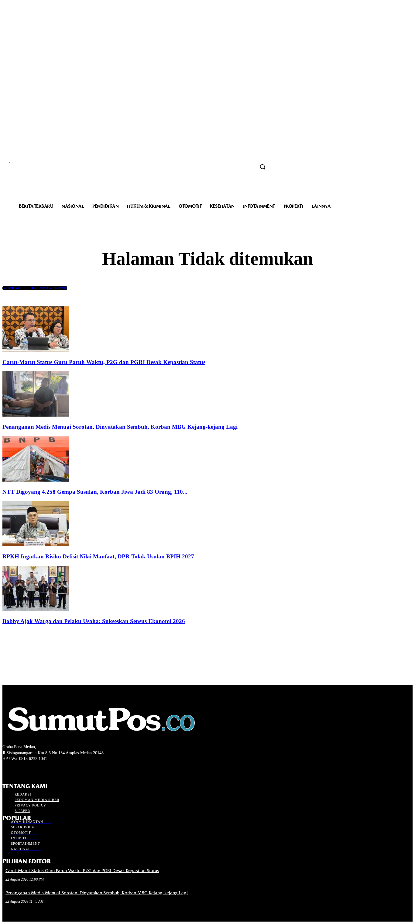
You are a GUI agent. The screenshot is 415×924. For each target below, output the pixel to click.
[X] (27, 770)
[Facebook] (6, 770)
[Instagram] (17, 770)
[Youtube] (38, 770)
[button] (262, 166)
